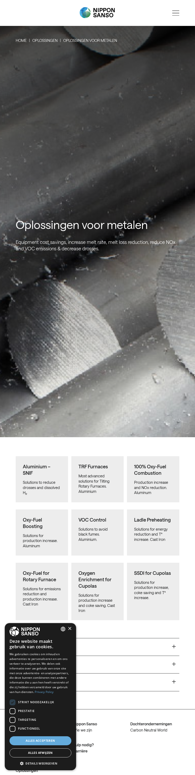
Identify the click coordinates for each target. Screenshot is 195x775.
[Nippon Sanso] (97, 12)
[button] (40, 762)
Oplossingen (45, 40)
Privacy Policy (44, 692)
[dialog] (40, 696)
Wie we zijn (82, 730)
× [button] (69, 628)
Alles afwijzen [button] (40, 753)
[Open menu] (175, 13)
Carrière (80, 751)
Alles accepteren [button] (40, 741)
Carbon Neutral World (148, 730)
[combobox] (63, 629)
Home (21, 40)
